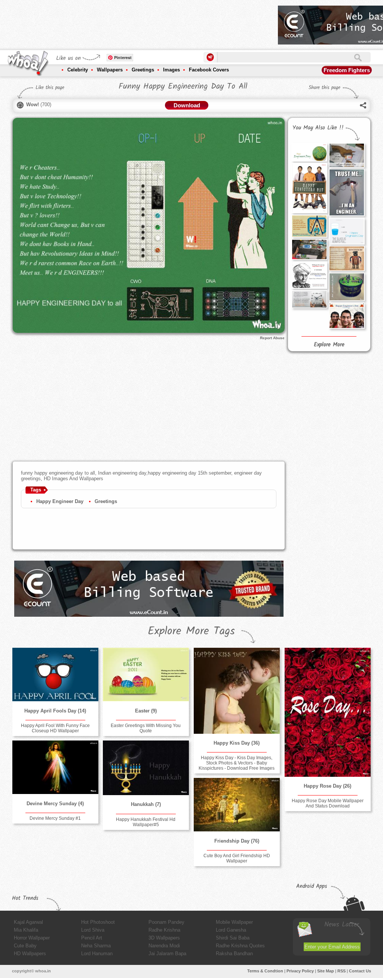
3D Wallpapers (164, 938)
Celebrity (77, 70)
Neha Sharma (96, 945)
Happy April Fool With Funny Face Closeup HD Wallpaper (55, 728)
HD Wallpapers (30, 953)
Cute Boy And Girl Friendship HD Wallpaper (236, 858)
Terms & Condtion (265, 971)
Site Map (325, 971)
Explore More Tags (191, 631)
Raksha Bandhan (234, 953)
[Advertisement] (136, 22)
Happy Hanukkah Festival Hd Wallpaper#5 (145, 822)
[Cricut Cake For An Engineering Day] (309, 152)
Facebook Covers (209, 70)
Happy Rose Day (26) (327, 786)
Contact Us (360, 971)
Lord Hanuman (97, 953)
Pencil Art (91, 938)
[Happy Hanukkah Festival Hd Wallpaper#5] (146, 768)
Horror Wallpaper (32, 938)
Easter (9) (146, 711)
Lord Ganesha (231, 930)
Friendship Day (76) (236, 841)
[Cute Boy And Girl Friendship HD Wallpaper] (237, 804)
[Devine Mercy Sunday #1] (55, 767)
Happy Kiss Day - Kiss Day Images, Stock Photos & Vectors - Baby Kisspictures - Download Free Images (237, 763)
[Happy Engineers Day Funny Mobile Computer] (309, 249)
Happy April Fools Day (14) (55, 711)
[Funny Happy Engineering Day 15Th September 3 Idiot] (347, 315)
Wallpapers (110, 70)
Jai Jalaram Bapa (167, 953)
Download (187, 105)
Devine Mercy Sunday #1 (55, 818)
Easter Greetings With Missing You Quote (146, 728)
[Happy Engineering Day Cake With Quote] (347, 286)
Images (171, 70)
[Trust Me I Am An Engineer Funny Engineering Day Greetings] (347, 192)
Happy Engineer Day (59, 501)
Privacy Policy (300, 971)
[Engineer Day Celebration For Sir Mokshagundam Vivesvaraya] (309, 275)
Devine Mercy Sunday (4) (55, 803)
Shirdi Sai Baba (232, 938)
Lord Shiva (92, 930)
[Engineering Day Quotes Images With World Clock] (309, 299)
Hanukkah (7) (146, 804)
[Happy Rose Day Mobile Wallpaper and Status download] (328, 712)
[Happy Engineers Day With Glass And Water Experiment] (347, 231)
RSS (341, 971)
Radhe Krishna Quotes (240, 945)
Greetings (143, 70)
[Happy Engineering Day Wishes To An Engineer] (347, 155)
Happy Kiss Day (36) (237, 743)
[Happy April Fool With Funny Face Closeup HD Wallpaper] (55, 674)
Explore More (329, 344)
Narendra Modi (164, 945)
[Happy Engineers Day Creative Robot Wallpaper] (347, 258)
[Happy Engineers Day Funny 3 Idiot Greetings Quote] (309, 187)
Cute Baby (25, 945)
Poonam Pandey (166, 922)
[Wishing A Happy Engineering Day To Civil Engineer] (309, 226)
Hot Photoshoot (98, 922)
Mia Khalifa (26, 930)
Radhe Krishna (164, 930)
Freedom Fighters (347, 70)
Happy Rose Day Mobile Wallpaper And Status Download (328, 803)
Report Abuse (272, 338)
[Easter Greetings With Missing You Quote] (146, 674)
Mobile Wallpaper (234, 922)
